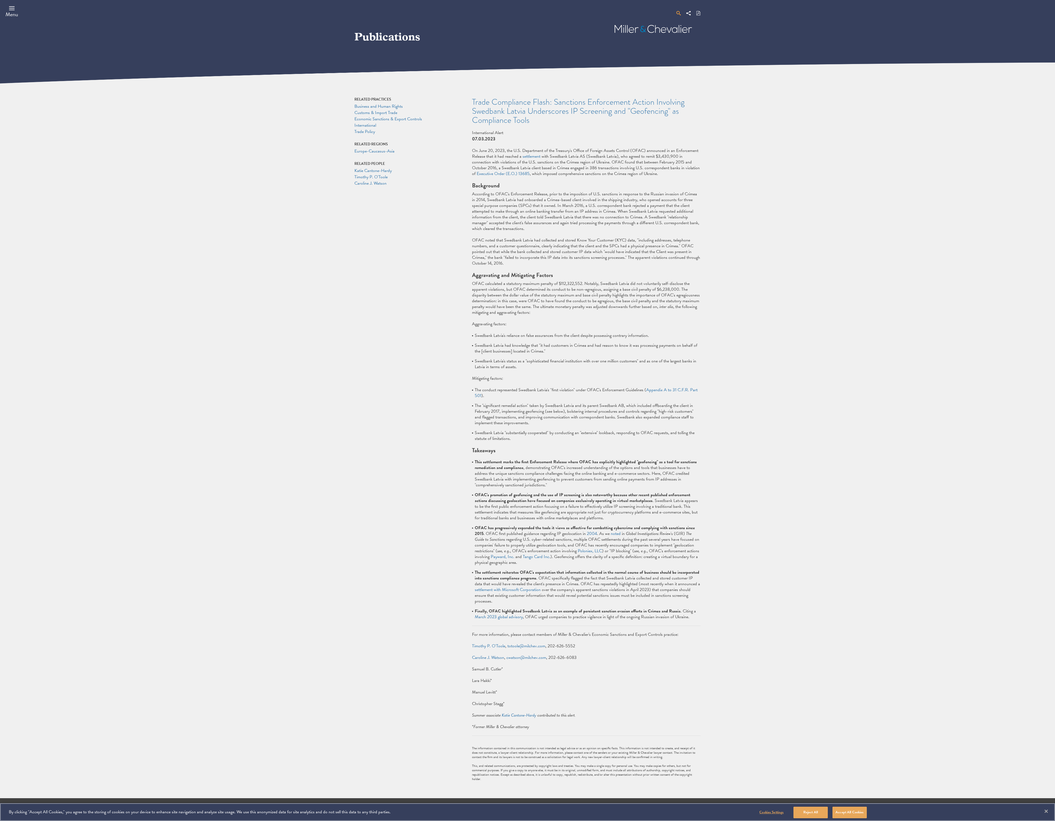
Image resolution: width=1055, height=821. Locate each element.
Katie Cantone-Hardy (519, 715)
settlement (531, 156)
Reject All (810, 812)
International (365, 125)
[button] (11, 11)
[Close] (1046, 811)
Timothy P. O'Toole (488, 646)
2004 (592, 533)
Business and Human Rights (378, 106)
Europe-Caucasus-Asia (374, 151)
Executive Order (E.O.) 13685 (503, 173)
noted (616, 533)
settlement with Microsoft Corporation (508, 589)
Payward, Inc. (502, 556)
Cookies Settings (771, 812)
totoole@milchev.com (526, 646)
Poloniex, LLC (590, 551)
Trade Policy (364, 131)
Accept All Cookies (849, 812)
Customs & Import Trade (375, 112)
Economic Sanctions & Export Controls (388, 119)
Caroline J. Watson (488, 657)
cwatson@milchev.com (526, 657)
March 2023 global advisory (499, 617)
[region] (527, 812)
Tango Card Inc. (536, 556)
